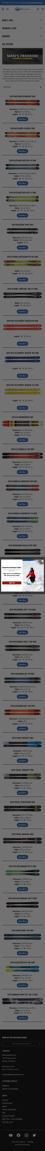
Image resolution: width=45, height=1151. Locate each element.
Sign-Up (12, 583)
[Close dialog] (42, 561)
